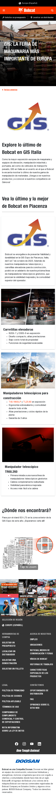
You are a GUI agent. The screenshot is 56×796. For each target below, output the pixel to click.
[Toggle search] (51, 10)
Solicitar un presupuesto (8, 644)
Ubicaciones (36, 644)
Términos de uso (10, 707)
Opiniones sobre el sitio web (39, 706)
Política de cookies (12, 696)
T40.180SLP (15, 402)
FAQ (32, 699)
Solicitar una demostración (9, 662)
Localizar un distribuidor (8, 653)
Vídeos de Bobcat (38, 659)
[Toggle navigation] (4, 10)
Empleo (34, 639)
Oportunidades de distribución (39, 692)
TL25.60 (27, 402)
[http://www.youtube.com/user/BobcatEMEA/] (31, 744)
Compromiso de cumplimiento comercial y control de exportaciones (13, 717)
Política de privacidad (13, 690)
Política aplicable (11, 701)
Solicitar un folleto (13, 668)
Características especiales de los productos (39, 673)
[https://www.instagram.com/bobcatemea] (24, 744)
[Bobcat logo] (27, 10)
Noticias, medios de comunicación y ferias (41, 652)
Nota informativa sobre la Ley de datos (13, 729)
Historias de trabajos (41, 664)
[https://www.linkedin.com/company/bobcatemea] (39, 744)
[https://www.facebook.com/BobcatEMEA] (16, 744)
